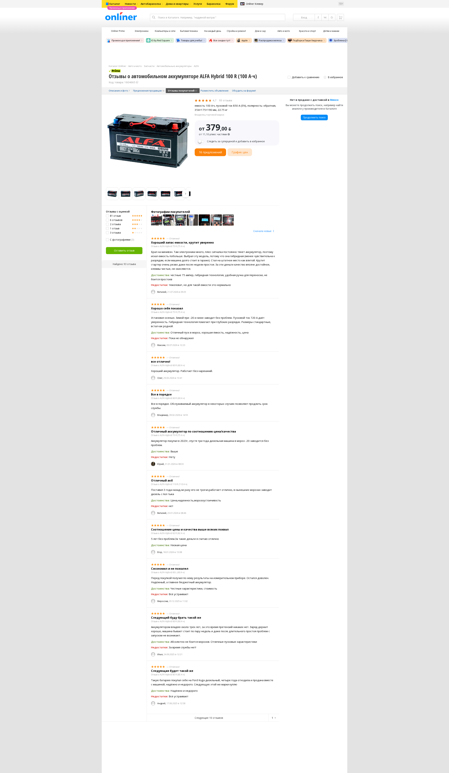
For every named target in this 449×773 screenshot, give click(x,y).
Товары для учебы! (191, 40)
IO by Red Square (160, 40)
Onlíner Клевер (254, 3)
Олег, (160, 377)
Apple (245, 40)
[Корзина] (340, 17)
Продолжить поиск (314, 117)
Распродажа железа (270, 40)
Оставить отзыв (124, 250)
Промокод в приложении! (126, 40)
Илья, (160, 654)
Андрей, (161, 703)
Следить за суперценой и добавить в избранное (236, 141)
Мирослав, (162, 601)
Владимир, (163, 415)
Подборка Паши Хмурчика (307, 40)
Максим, (161, 345)
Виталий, (162, 291)
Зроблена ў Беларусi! (345, 40)
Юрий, (160, 464)
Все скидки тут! (221, 40)
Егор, (160, 552)
